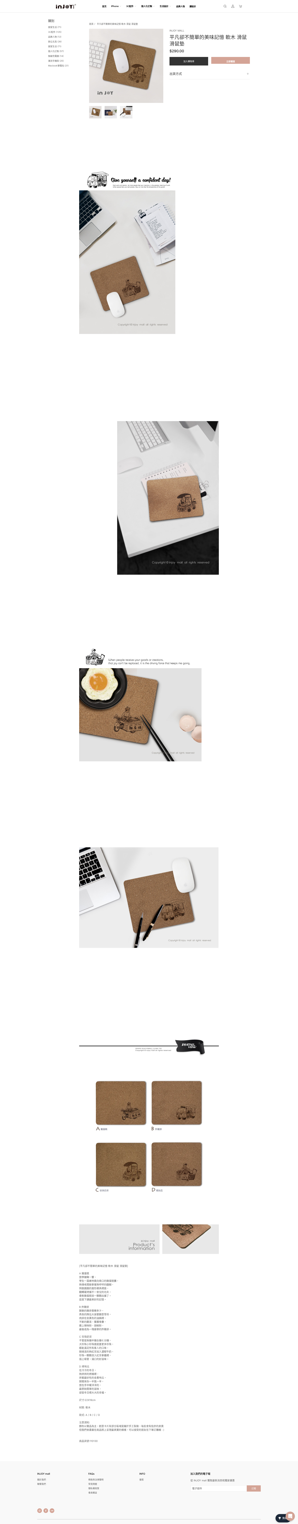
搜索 (141, 1479)
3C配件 (129, 6)
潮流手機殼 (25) (56, 60)
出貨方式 (175, 74)
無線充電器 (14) (56, 56)
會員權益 (92, 1492)
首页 (104, 6)
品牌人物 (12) (54, 36)
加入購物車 (188, 61)
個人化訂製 (146, 6)
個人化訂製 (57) (56, 51)
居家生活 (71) (54, 27)
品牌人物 (180, 6)
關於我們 (41, 1479)
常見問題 (92, 1484)
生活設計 (164, 6)
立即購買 (230, 61)
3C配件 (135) (54, 32)
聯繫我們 (41, 1484)
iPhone (115, 6)
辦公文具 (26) (55, 41)
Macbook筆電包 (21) (58, 65)
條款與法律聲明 (96, 1479)
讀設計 (193, 6)
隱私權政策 (93, 1488)
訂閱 (254, 1488)
